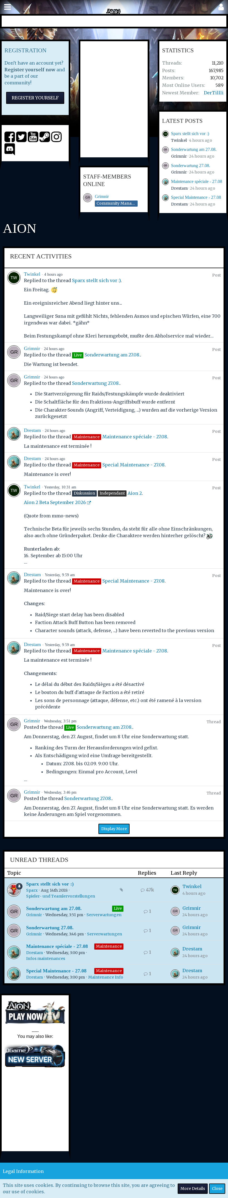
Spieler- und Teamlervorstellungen (60, 896)
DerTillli (214, 93)
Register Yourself (35, 98)
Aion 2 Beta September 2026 (55, 502)
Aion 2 (135, 493)
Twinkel (179, 140)
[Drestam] (14, 438)
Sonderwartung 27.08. (190, 165)
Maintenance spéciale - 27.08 (196, 181)
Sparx (32, 890)
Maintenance (109, 946)
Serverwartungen (104, 914)
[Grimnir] (14, 356)
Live (118, 908)
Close (217, 1188)
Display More (114, 828)
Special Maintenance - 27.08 (196, 197)
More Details (192, 1188)
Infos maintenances (45, 958)
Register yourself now (29, 69)
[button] (7, 7)
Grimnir (102, 196)
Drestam (179, 188)
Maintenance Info (105, 977)
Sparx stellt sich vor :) (190, 133)
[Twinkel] (14, 305)
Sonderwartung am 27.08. (194, 149)
